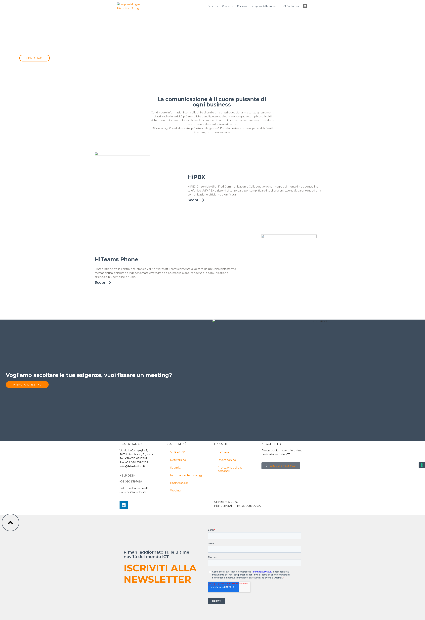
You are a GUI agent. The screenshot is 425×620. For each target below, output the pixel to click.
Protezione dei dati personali (230, 469)
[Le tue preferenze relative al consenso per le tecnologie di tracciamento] (422, 465)
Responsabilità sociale (264, 6)
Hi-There (223, 452)
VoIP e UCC (177, 452)
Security (175, 467)
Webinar (175, 490)
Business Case (179, 482)
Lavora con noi (226, 460)
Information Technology (186, 475)
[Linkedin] (305, 6)
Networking (178, 460)
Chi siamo (242, 6)
